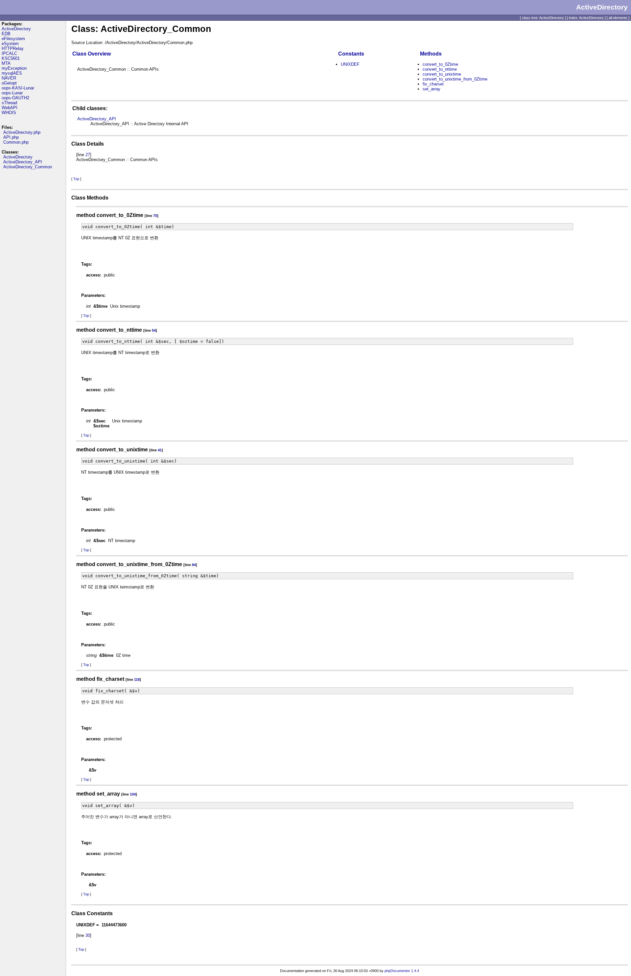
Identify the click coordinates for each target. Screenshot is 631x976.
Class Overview (91, 54)
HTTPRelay (13, 48)
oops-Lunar (12, 92)
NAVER (9, 78)
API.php (11, 137)
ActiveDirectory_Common (27, 166)
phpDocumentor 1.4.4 (402, 971)
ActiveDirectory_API (22, 161)
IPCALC (9, 53)
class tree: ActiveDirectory (543, 18)
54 (154, 330)
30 (87, 935)
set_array (431, 88)
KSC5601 (11, 58)
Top (76, 179)
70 (155, 216)
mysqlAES (12, 73)
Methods (431, 54)
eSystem (10, 43)
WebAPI (9, 107)
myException (14, 68)
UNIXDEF (350, 64)
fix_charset (433, 84)
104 (133, 794)
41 (160, 450)
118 (137, 679)
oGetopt (9, 83)
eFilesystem (13, 38)
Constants (351, 54)
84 (194, 565)
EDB (6, 33)
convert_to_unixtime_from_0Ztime (455, 79)
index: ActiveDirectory (586, 18)
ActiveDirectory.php (21, 132)
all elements (618, 18)
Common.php (16, 142)
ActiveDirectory (16, 28)
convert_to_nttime (440, 69)
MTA (6, 63)
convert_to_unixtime (442, 74)
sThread (9, 102)
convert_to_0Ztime (440, 64)
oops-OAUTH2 (15, 97)
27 (87, 154)
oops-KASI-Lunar (18, 87)
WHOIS (9, 112)
